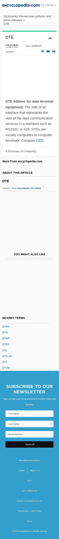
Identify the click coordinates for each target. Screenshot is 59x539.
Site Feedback (29, 491)
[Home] (21, 5)
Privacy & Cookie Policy (29, 501)
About (26, 188)
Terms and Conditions (30, 511)
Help (29, 481)
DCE (40, 141)
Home (22, 471)
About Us (35, 471)
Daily (29, 521)
